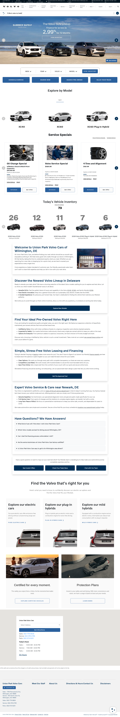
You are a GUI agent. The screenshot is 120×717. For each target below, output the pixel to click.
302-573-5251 (28, 638)
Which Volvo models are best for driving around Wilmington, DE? (39, 430)
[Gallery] (60, 40)
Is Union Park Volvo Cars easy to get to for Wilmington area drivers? (40, 448)
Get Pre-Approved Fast (60, 376)
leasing (35, 354)
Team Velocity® (93, 714)
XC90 (91, 290)
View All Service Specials (99, 137)
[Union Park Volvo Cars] (11, 6)
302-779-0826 (29, 634)
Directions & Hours (74, 683)
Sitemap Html (33, 714)
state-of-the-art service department (57, 391)
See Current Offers (29, 468)
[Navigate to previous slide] (1, 40)
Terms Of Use (25, 714)
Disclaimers (105, 683)
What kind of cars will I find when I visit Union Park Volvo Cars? (39, 424)
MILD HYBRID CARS (89, 522)
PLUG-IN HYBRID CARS (53, 520)
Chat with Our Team (91, 468)
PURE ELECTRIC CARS (16, 522)
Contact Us (10, 687)
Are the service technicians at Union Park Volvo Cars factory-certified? (41, 442)
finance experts (94, 354)
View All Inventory (59, 204)
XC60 (74, 290)
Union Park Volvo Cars (8, 714)
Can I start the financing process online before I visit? (35, 436)
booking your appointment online (89, 407)
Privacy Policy (18, 714)
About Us (53, 683)
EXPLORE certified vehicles (32, 601)
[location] (46, 1)
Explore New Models (60, 308)
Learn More (88, 601)
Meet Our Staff (38, 683)
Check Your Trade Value (60, 468)
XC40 (69, 290)
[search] (118, 6)
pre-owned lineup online (92, 337)
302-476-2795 (30, 636)
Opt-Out (46, 714)
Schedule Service (111, 137)
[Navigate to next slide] (118, 40)
